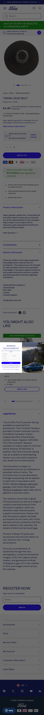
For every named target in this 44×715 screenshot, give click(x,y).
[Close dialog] (43, 343)
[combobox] (10, 358)
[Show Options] (19, 358)
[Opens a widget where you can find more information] (9, 711)
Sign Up (11, 362)
